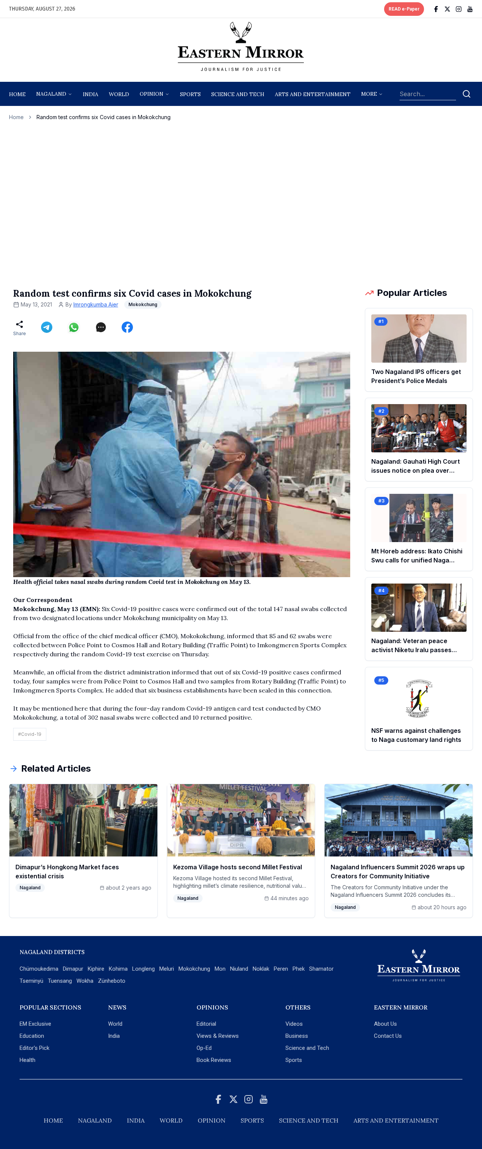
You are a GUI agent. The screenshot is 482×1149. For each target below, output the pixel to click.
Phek (299, 968)
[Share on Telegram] (46, 327)
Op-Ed (204, 1048)
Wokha (84, 980)
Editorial (206, 1023)
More (369, 93)
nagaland (51, 93)
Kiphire (96, 968)
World (119, 94)
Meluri (166, 968)
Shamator (321, 968)
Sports (293, 1060)
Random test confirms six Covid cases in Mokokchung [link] (104, 117)
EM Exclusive (35, 1023)
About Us (385, 1023)
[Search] (466, 93)
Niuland (239, 968)
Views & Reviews (218, 1036)
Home (17, 94)
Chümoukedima (39, 968)
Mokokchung (194, 968)
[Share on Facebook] (127, 327)
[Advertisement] (241, 204)
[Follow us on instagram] (459, 9)
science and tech (237, 94)
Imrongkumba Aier (95, 304)
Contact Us (388, 1036)
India (90, 94)
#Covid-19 (29, 734)
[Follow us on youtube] (470, 9)
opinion (151, 93)
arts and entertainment (313, 94)
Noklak (261, 968)
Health (27, 1060)
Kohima (118, 968)
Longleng (143, 968)
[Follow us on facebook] (436, 9)
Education (32, 1036)
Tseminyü (31, 980)
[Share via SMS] (101, 327)
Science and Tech (307, 1048)
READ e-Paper (404, 9)
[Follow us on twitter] (447, 9)
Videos (294, 1023)
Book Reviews (214, 1060)
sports (190, 94)
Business (296, 1036)
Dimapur (73, 968)
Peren (281, 968)
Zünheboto (111, 980)
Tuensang (60, 980)
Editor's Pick (34, 1048)
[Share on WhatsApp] (73, 327)
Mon (220, 968)
